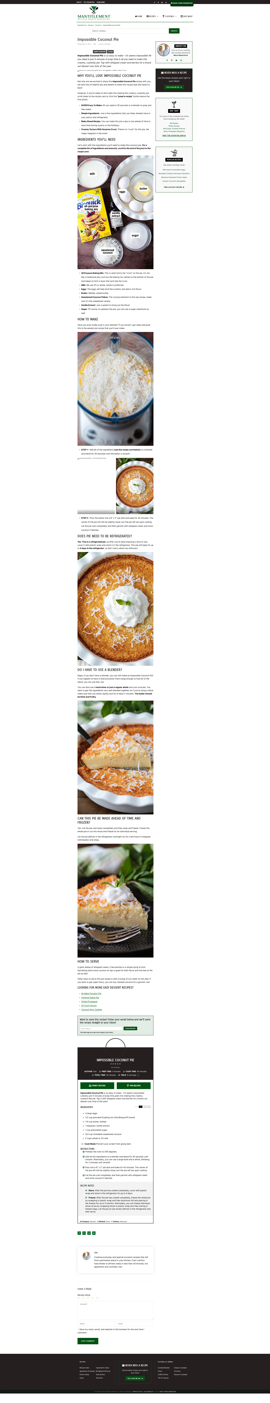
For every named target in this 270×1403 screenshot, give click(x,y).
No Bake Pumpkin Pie (91, 993)
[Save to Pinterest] (84, 1233)
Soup (82, 1378)
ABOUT (79, 2)
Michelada (174, 123)
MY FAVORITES (89, 2)
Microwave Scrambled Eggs (174, 170)
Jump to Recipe (99, 51)
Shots (160, 1371)
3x (149, 1107)
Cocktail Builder (164, 1368)
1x (140, 1107)
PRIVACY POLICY (138, 1391)
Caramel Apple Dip (90, 997)
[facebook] (154, 2)
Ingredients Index (102, 1368)
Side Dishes (100, 1374)
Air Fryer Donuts (89, 1005)
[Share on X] (89, 1233)
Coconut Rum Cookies (91, 1009)
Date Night (187, 16)
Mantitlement (82, 25)
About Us (180, 46)
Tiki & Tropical (163, 1378)
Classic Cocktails (180, 1368)
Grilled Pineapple (89, 1001)
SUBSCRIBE (101, 2)
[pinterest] (158, 2)
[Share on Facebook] (79, 1233)
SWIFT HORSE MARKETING (168, 1391)
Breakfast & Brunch (103, 1371)
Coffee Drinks (163, 1374)
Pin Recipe (135, 1085)
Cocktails (169, 16)
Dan (95, 44)
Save (111, 51)
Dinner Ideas (84, 1374)
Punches (177, 1371)
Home (139, 16)
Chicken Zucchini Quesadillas (174, 181)
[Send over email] (94, 1233)
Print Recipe (99, 1085)
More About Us (180, 55)
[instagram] (166, 2)
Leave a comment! (105, 44)
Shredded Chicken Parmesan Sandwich (174, 173)
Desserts (98, 25)
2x (145, 1107)
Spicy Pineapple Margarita (174, 131)
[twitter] (162, 2)
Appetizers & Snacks (87, 1371)
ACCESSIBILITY (148, 1391)
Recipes (152, 16)
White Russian (174, 126)
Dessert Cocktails (180, 1374)
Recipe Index (84, 1368)
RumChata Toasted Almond (174, 129)
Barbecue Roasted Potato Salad (174, 177)
